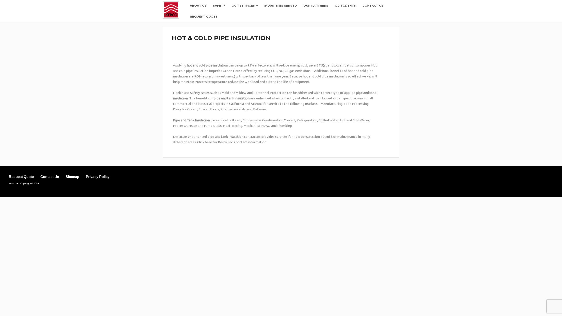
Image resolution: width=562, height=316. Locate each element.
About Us (198, 5)
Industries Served (280, 5)
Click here (204, 142)
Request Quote (204, 16)
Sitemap (72, 177)
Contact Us (372, 5)
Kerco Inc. (14, 183)
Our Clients (345, 5)
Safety (219, 5)
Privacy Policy (98, 177)
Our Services (243, 5)
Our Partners (315, 5)
